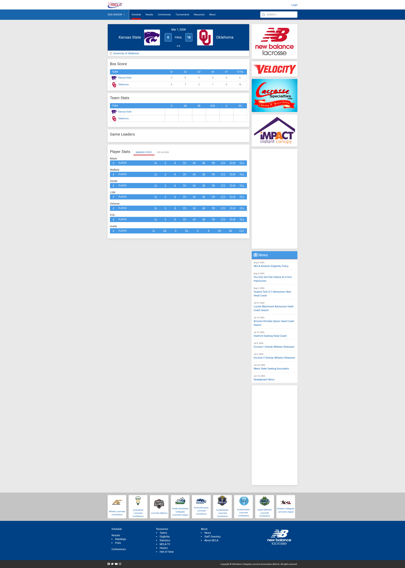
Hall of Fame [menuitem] (167, 551)
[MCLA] (115, 5)
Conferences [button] (164, 14)
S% (240, 105)
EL (156, 163)
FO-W (232, 163)
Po (184, 163)
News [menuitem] (207, 532)
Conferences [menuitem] (119, 549)
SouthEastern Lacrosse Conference (222, 513)
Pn (213, 163)
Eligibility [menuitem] (165, 536)
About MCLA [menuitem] (211, 540)
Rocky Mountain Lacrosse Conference (201, 510)
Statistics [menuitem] (165, 540)
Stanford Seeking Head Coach (270, 335)
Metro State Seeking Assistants (271, 368)
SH (194, 163)
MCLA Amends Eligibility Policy (271, 266)
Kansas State (125, 77)
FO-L (242, 163)
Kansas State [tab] (144, 152)
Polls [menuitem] (118, 542)
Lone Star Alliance (159, 513)
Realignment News (264, 379)
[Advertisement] (274, 198)
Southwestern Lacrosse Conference (243, 512)
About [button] (212, 14)
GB (199, 105)
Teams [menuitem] (163, 532)
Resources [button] (199, 14)
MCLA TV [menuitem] (165, 544)
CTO (223, 163)
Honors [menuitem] (164, 547)
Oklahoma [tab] (163, 152)
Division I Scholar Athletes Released (274, 346)
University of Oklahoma (126, 53)
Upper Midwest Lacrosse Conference (265, 513)
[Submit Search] (263, 14)
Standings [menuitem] (120, 539)
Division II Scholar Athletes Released (274, 357)
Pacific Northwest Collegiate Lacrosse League (180, 511)
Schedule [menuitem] (136, 14)
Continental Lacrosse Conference (138, 513)
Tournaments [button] (182, 14)
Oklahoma (123, 84)
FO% (213, 105)
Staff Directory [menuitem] (212, 536)
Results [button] (149, 14)
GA (185, 105)
